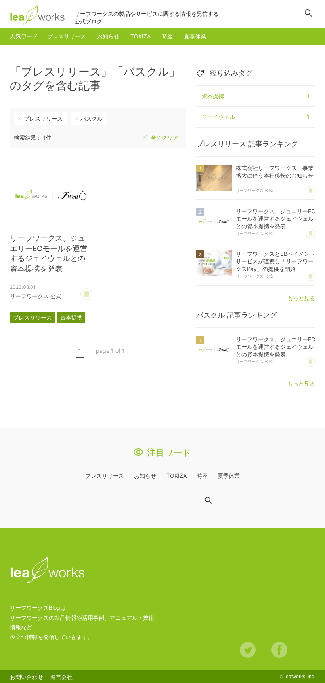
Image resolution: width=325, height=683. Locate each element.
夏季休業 (195, 36)
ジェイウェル (256, 117)
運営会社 (61, 677)
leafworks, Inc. (300, 676)
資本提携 (71, 317)
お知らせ (108, 36)
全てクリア (164, 137)
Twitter (248, 650)
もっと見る (301, 298)
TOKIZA (140, 36)
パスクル (91, 118)
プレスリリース (66, 36)
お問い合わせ (26, 677)
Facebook (279, 650)
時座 (167, 36)
